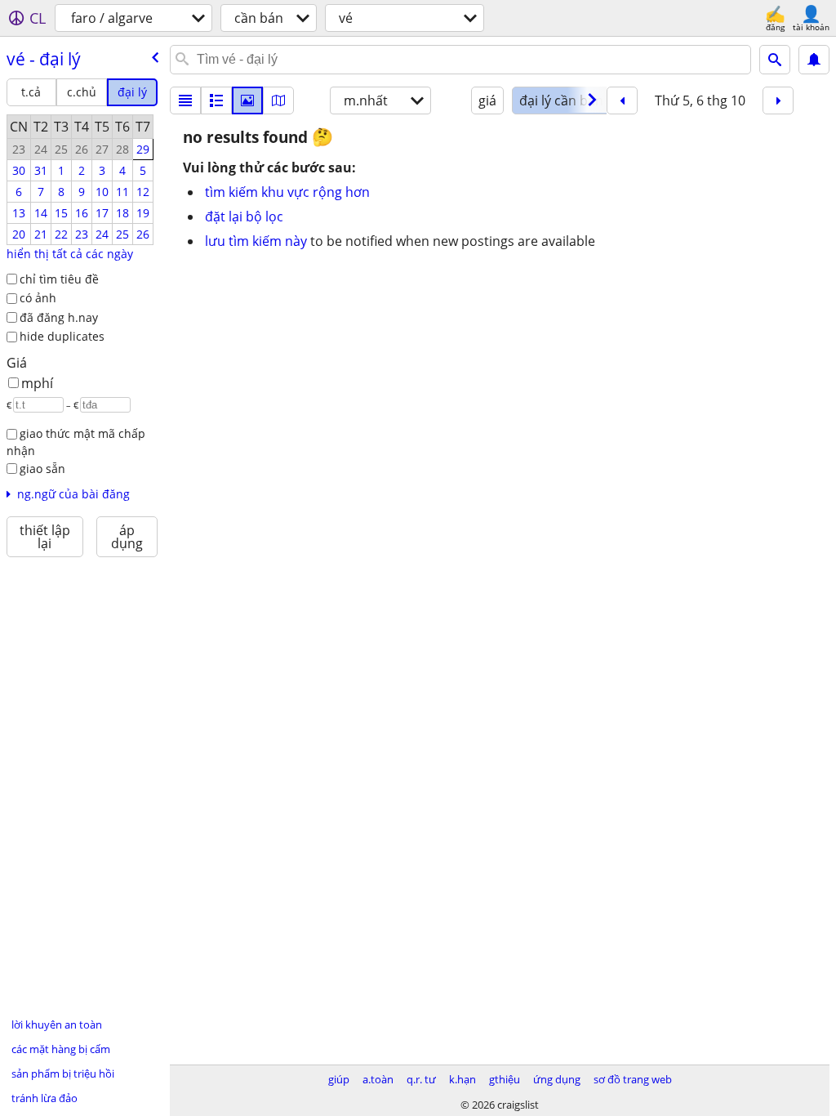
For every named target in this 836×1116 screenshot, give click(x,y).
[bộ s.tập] (247, 100)
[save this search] (813, 59)
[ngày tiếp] (778, 100)
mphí (37, 383)
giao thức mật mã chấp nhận (76, 442)
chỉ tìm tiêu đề (59, 279)
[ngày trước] (622, 100)
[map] (278, 100)
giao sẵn (42, 468)
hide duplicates (62, 336)
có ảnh (38, 298)
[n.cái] (216, 100)
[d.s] (185, 100)
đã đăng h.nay (59, 317)
